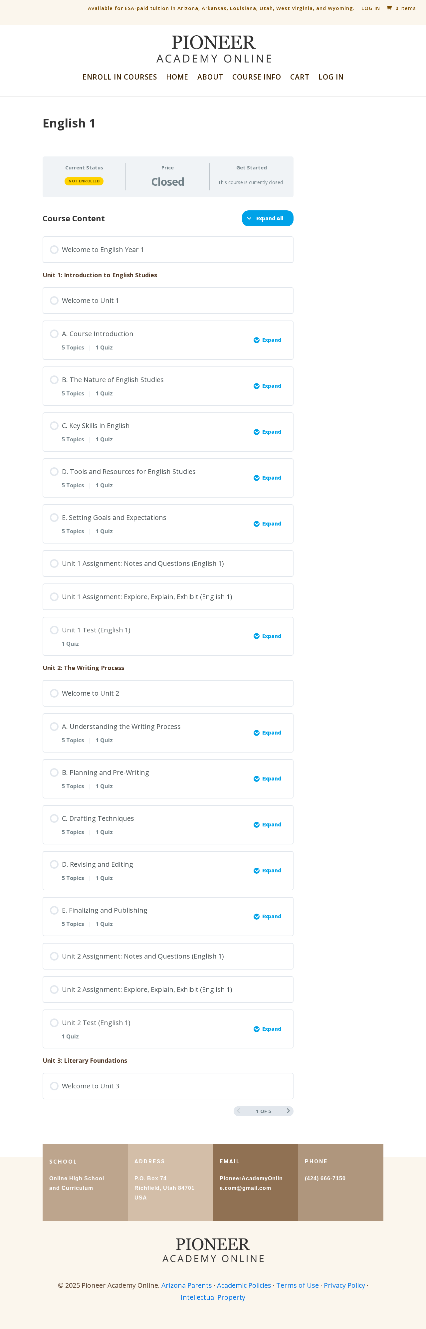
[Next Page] (288, 1111)
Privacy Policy (344, 1285)
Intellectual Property (213, 1297)
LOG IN (370, 8)
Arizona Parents (186, 1285)
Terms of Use (297, 1285)
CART (300, 78)
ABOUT (210, 78)
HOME (177, 78)
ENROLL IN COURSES (120, 78)
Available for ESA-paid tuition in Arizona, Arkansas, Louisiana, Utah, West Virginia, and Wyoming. (221, 8)
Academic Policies (244, 1285)
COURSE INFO (256, 78)
